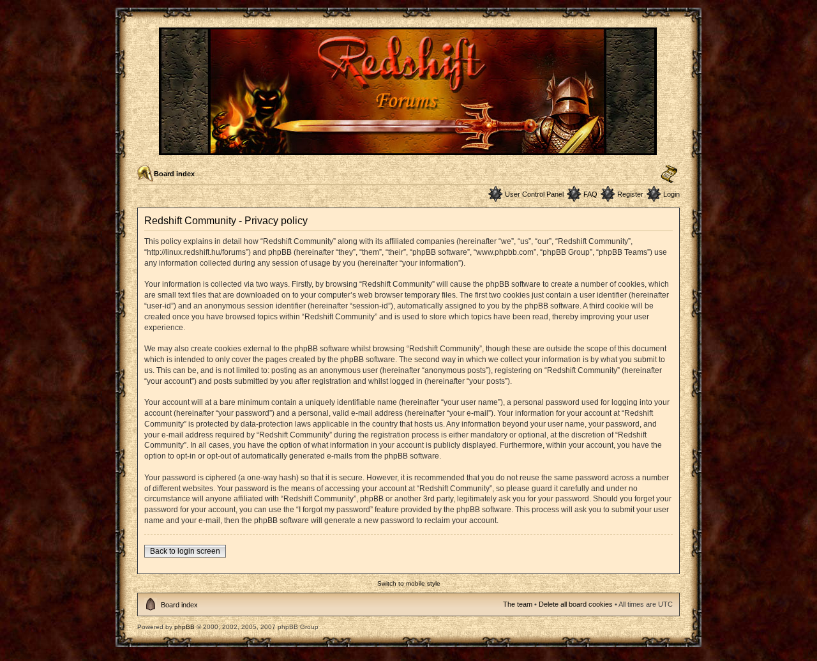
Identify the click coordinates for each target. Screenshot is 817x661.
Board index (174, 174)
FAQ (590, 194)
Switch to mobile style (408, 583)
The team (517, 604)
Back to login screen (185, 551)
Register (630, 194)
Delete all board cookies (576, 604)
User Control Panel (534, 194)
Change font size (669, 174)
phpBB (184, 626)
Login (671, 194)
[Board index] (409, 149)
